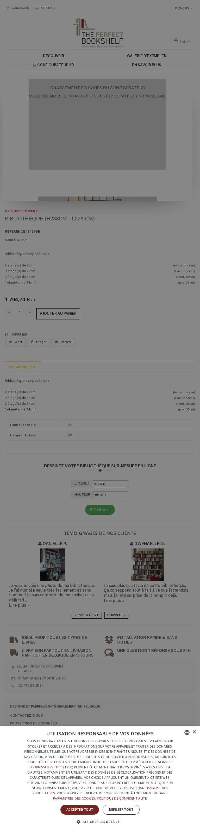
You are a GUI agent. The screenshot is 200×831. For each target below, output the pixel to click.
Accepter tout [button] (79, 809)
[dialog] (100, 778)
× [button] (194, 732)
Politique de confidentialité (122, 798)
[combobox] (187, 732)
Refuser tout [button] (121, 809)
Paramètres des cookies (74, 798)
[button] (100, 822)
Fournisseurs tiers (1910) (51, 767)
